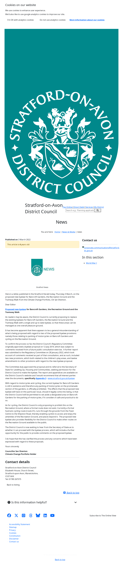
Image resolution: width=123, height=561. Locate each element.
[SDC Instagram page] (23, 515)
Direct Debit (79, 207)
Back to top (72, 492)
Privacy (12, 530)
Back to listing (13, 484)
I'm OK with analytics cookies (20, 20)
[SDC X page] (16, 515)
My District (99, 207)
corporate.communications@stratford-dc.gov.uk (102, 249)
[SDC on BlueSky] (38, 515)
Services (89, 207)
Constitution (14, 536)
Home (57, 232)
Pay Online (67, 207)
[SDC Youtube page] (52, 515)
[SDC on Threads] (30, 515)
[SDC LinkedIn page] (45, 515)
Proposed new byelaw (15, 309)
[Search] (97, 210)
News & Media (68, 232)
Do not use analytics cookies (53, 20)
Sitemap (13, 527)
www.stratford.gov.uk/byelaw (61, 378)
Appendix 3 (41, 378)
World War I (91, 263)
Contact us (14, 541)
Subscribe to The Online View (103, 515)
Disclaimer (14, 538)
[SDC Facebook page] (9, 515)
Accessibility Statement (19, 524)
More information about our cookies (87, 20)
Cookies (12, 533)
